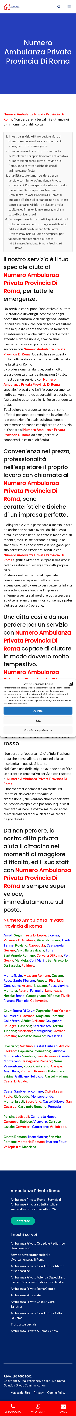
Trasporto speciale (24, 1324)
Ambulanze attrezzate (26, 1295)
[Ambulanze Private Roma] (12, 7)
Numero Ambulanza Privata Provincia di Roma (38, 245)
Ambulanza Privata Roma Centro (33, 1289)
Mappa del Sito (20, 1392)
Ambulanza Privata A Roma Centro (34, 1331)
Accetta (38, 710)
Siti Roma (58, 1381)
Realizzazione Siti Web (35, 1381)
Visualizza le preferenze (38, 730)
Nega (38, 720)
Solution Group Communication (25, 1385)
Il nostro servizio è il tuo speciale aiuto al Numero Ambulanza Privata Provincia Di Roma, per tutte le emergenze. (35, 141)
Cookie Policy (56, 1392)
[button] (70, 684)
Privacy (39, 1392)
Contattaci (22, 1221)
